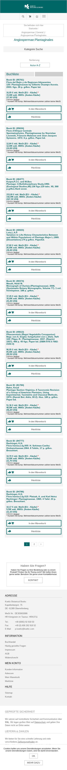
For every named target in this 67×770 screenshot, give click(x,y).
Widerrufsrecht (11, 657)
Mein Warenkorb (30, 16)
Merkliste (9, 681)
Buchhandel (10, 642)
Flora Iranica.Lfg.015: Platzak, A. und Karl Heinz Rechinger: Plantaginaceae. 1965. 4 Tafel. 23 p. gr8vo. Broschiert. (31, 499)
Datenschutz (40, 722)
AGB (7, 654)
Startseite (33, 28)
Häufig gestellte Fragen (15, 646)
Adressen (9, 673)
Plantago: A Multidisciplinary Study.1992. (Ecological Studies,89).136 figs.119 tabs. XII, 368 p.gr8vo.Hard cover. (32, 186)
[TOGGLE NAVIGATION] (44, 16)
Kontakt (33, 580)
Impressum (10, 650)
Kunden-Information (14, 669)
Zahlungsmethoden (26, 742)
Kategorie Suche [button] (33, 49)
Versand (16, 99)
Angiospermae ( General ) (33, 32)
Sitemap (8, 693)
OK (33, 756)
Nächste (41, 544)
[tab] (33, 49)
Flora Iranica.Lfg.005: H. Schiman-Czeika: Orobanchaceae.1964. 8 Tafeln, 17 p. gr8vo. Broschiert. (29, 448)
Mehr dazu (33, 762)
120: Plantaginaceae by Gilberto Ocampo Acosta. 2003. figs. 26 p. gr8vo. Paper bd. (32, 85)
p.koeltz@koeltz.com (24, 629)
